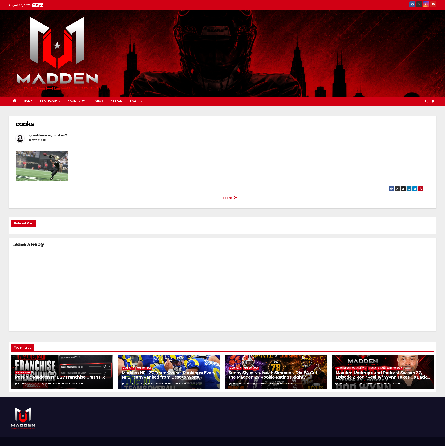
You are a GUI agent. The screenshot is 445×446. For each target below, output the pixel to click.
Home (28, 101)
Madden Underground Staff (50, 135)
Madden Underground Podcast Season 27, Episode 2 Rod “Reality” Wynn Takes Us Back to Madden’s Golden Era (381, 377)
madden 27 (128, 368)
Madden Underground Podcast (385, 368)
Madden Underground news (351, 368)
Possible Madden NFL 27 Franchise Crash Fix (60, 377)
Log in (135, 101)
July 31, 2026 (134, 383)
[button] (426, 101)
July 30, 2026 (241, 383)
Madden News (23, 372)
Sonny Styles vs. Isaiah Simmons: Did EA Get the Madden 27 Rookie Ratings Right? (273, 375)
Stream (116, 101)
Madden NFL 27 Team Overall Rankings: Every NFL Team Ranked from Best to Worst (168, 375)
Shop (99, 101)
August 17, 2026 (29, 383)
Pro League (49, 101)
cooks (227, 198)
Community (76, 101)
